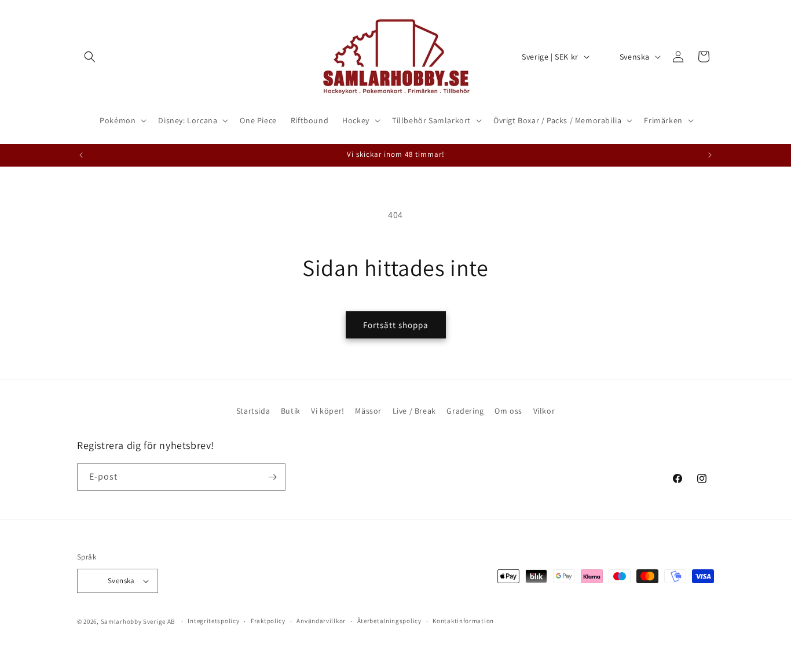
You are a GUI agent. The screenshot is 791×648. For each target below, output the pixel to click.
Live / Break (414, 411)
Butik (291, 411)
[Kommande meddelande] (710, 155)
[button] (89, 56)
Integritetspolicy (213, 621)
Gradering (465, 411)
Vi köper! (327, 411)
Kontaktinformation (463, 621)
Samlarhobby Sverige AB (138, 621)
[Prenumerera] (272, 477)
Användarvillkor (321, 621)
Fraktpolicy (268, 621)
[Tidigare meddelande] (81, 155)
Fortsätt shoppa (396, 324)
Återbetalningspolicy (389, 621)
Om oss (508, 411)
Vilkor (544, 411)
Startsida (253, 411)
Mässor (368, 411)
